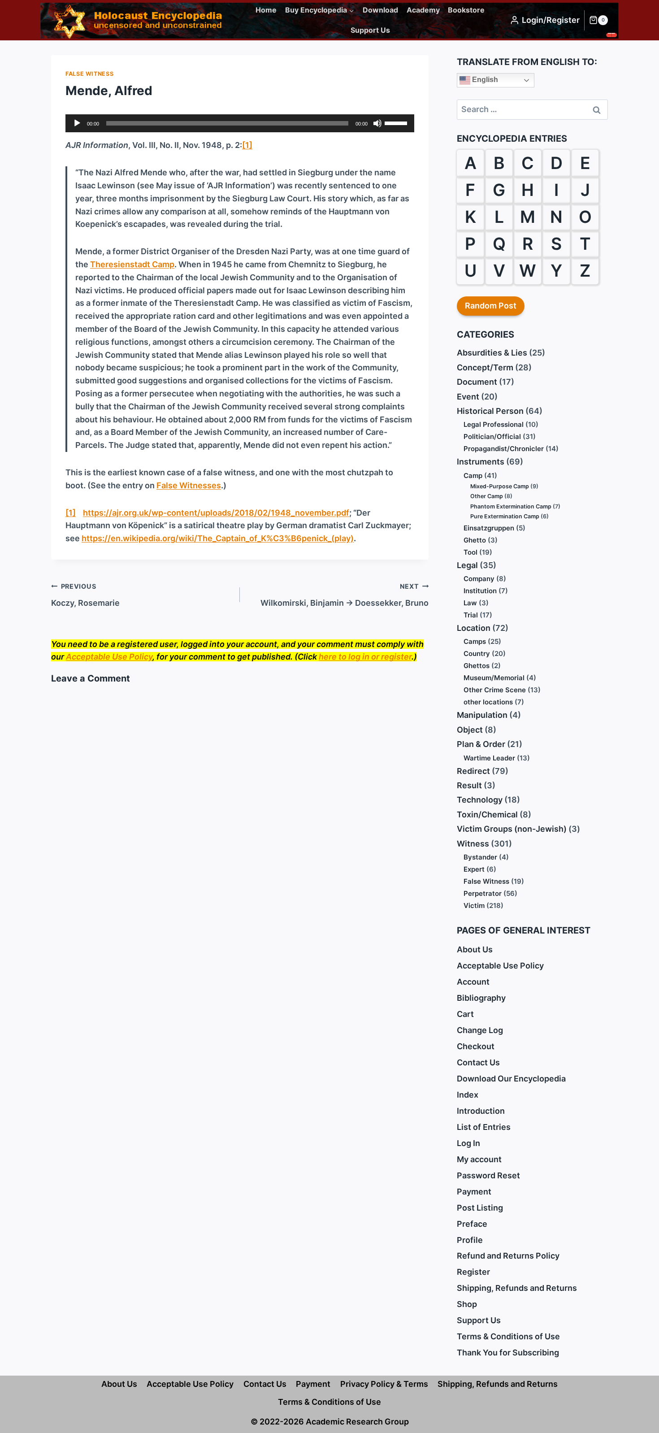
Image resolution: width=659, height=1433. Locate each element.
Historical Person (490, 411)
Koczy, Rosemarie (85, 595)
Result (469, 785)
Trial (471, 615)
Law (470, 603)
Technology (480, 799)
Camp (473, 475)
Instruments (480, 461)
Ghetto (475, 540)
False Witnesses (188, 485)
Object (470, 729)
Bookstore (466, 9)
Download (380, 9)
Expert (474, 869)
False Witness (89, 73)
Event (468, 396)
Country (477, 653)
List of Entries (484, 1127)
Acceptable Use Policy (109, 656)
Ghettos (477, 665)
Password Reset (488, 1175)
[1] (247, 145)
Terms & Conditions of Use (508, 1336)
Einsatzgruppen (489, 528)
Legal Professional (494, 424)
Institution (480, 590)
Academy (423, 9)
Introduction (481, 1111)
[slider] (397, 122)
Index (467, 1094)
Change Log (480, 1030)
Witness (473, 843)
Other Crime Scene (495, 690)
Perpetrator (483, 893)
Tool (470, 552)
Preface (472, 1224)
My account (479, 1159)
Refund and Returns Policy (508, 1255)
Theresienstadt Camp (132, 264)
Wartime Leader (489, 758)
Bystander (480, 857)
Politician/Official (492, 436)
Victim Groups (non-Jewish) (512, 829)
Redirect (473, 771)
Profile (470, 1240)
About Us (475, 949)
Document (477, 381)
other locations (488, 702)
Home (266, 9)
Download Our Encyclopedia (511, 1078)
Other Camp (486, 496)
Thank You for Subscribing (508, 1352)
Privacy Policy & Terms (384, 1384)
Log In (468, 1143)
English (484, 79)
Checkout (475, 1046)
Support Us (370, 30)
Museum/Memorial (494, 677)
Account (473, 981)
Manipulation (482, 715)
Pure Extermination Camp (504, 516)
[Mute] (377, 123)
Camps (475, 641)
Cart (465, 1014)
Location (473, 628)
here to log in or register (365, 656)
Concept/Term (485, 367)
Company (479, 578)
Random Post (490, 305)
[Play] (77, 123)
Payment (474, 1191)
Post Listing (480, 1207)
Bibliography (481, 998)
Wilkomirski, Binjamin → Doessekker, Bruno (344, 595)
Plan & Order (481, 744)
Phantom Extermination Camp (510, 506)
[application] (239, 123)
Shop (467, 1304)
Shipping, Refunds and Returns (517, 1288)
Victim (474, 905)
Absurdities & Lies (492, 352)
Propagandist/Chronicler (504, 448)
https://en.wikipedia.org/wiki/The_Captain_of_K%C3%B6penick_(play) (218, 538)
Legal (467, 565)
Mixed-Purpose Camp (499, 486)
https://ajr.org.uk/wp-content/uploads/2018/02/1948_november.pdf (216, 512)
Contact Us (478, 1062)
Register (473, 1272)
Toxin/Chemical (487, 814)
